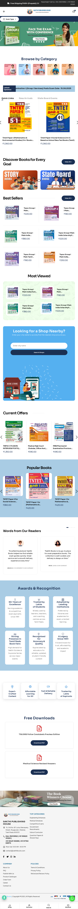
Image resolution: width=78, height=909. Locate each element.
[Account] (29, 905)
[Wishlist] (68, 905)
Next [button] (73, 34)
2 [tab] (36, 42)
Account (29, 907)
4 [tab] (41, 42)
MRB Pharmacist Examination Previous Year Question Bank (37, 448)
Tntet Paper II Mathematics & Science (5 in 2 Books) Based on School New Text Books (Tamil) (57, 140)
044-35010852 (61, 2)
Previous (1, 437)
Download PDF (39, 743)
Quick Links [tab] (8, 98)
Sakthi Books (7, 896)
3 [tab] (39, 42)
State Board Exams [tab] (47, 98)
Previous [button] (5, 34)
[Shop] (10, 905)
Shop (10, 907)
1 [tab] (34, 42)
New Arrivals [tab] (25, 98)
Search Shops (39, 352)
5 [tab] (43, 42)
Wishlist (68, 907)
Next (40, 180)
